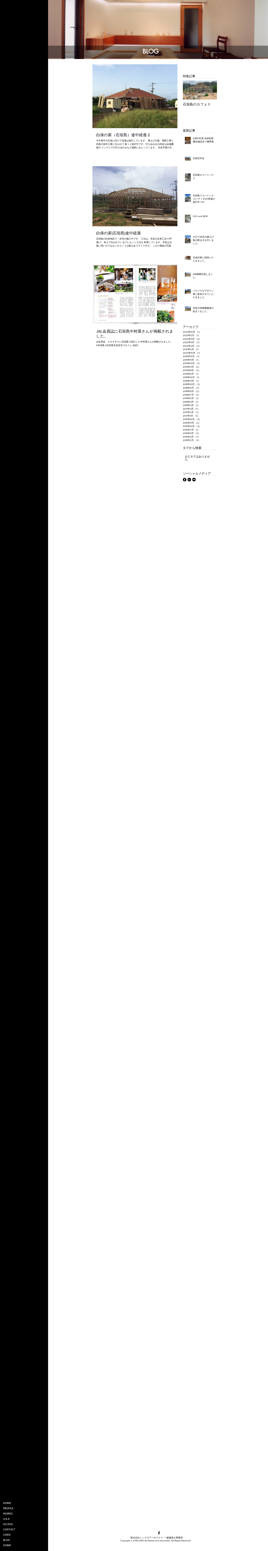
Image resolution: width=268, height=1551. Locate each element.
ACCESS (8, 1524)
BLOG (6, 1540)
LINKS (7, 1534)
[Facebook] (184, 479)
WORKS (8, 1513)
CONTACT (9, 1529)
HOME (7, 1503)
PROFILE (8, 1508)
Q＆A (6, 1518)
